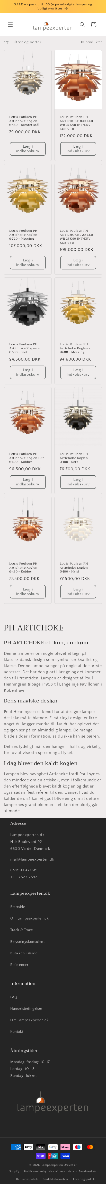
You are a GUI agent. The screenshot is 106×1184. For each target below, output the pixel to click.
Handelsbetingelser (26, 1009)
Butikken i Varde (24, 953)
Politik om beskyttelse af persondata (49, 1171)
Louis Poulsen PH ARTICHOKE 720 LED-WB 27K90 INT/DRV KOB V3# (77, 237)
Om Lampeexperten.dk (29, 918)
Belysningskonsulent (27, 942)
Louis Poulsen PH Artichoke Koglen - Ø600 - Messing (75, 348)
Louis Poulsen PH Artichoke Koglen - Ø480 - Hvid (75, 568)
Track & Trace (21, 930)
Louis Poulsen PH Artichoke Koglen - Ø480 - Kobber (24, 568)
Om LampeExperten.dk (29, 1020)
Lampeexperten (52, 1165)
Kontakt (16, 1032)
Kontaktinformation (55, 1179)
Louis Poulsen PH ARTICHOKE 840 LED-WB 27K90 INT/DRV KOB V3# (77, 123)
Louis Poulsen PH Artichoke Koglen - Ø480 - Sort (75, 458)
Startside (17, 907)
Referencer (19, 965)
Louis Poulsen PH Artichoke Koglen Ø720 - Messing (23, 235)
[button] (10, 24)
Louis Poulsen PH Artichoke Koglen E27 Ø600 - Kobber (26, 458)
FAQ (13, 997)
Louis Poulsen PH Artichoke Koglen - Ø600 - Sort (24, 348)
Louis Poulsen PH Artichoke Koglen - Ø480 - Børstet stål (24, 121)
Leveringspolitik (84, 1179)
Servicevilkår (88, 1171)
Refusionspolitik (27, 1179)
